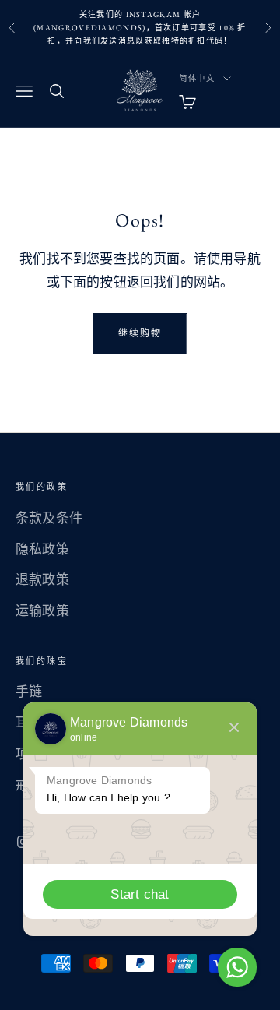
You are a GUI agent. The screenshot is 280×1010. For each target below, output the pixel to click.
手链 (29, 691)
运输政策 (42, 610)
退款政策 (42, 579)
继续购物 (140, 333)
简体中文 (197, 78)
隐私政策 (42, 549)
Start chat (139, 894)
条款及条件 (49, 517)
